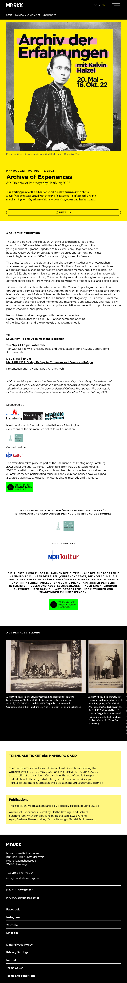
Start (9, 15)
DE (96, 5)
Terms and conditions (20, 975)
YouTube (12, 925)
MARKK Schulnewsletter (22, 897)
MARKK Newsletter (19, 890)
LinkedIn (12, 932)
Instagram (13, 917)
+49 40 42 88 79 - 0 (19, 873)
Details (65, 212)
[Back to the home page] (14, 5)
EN (104, 5)
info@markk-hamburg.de (22, 878)
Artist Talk (38, 345)
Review (19, 15)
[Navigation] (116, 5)
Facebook (13, 909)
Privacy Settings (17, 952)
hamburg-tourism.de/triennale (84, 782)
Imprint (11, 960)
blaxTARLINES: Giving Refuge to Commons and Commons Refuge (49, 362)
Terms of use (14, 968)
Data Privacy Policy (19, 944)
